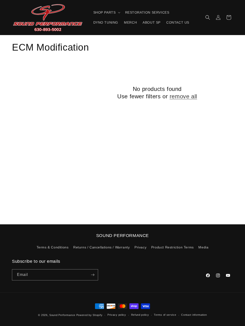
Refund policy (140, 314)
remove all (183, 96)
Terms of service (165, 314)
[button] (106, 12)
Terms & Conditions (53, 247)
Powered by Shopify (89, 315)
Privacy (140, 247)
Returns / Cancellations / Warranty (101, 247)
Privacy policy (116, 314)
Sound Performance (62, 315)
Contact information (194, 314)
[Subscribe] (92, 274)
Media (203, 247)
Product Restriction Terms (172, 247)
